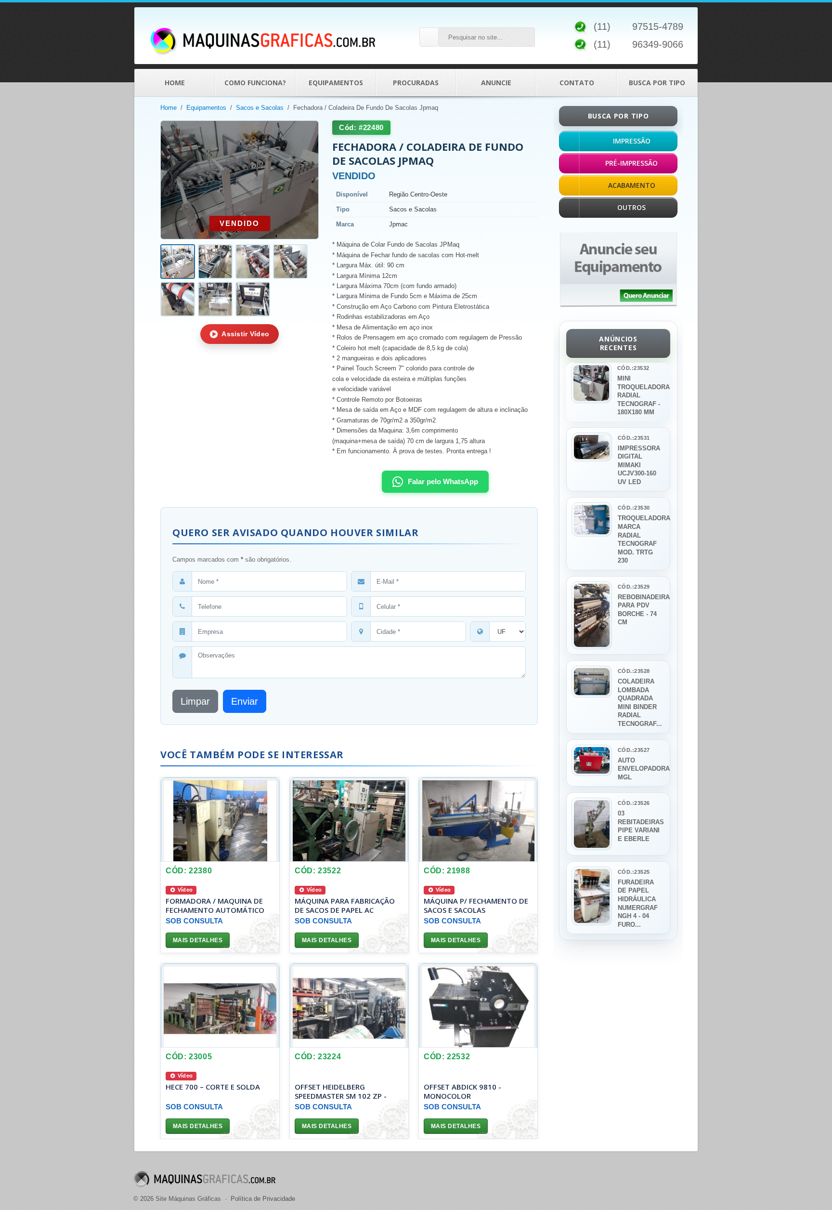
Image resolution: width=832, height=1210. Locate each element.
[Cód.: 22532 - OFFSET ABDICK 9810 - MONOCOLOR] (478, 1005)
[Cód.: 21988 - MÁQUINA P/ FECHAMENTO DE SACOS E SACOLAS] (478, 819)
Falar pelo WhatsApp (443, 481)
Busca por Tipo (657, 82)
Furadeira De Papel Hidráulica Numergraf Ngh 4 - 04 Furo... (638, 903)
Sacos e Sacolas (260, 107)
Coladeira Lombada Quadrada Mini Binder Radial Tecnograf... (640, 702)
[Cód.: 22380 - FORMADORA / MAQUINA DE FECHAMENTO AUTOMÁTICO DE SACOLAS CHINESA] (220, 819)
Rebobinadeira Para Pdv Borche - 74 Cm (641, 609)
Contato (576, 82)
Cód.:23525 (634, 872)
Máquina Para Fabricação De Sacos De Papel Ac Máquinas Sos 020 (345, 909)
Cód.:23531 (634, 438)
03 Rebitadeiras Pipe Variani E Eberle (641, 826)
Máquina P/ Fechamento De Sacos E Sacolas (476, 905)
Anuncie (496, 82)
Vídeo (184, 890)
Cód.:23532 (633, 368)
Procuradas (416, 82)
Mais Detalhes (197, 940)
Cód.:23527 (634, 750)
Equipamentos (336, 82)
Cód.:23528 (634, 671)
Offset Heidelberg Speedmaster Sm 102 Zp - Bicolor (341, 1095)
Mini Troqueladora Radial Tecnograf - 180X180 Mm (640, 395)
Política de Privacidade (263, 1198)
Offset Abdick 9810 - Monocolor (462, 1091)
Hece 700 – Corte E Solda (213, 1087)
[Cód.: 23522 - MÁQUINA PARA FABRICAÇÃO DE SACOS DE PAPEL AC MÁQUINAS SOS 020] (349, 819)
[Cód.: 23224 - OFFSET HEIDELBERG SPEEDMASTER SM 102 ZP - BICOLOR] (349, 1005)
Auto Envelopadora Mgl (641, 769)
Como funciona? (255, 82)
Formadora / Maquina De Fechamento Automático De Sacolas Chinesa (215, 909)
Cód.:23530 (634, 508)
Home (175, 82)
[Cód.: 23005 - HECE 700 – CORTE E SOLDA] (220, 1005)
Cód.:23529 (634, 587)
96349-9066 (657, 44)
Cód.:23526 (634, 803)
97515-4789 (657, 26)
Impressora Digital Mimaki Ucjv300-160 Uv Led (639, 465)
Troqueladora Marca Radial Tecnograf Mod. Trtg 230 (641, 539)
